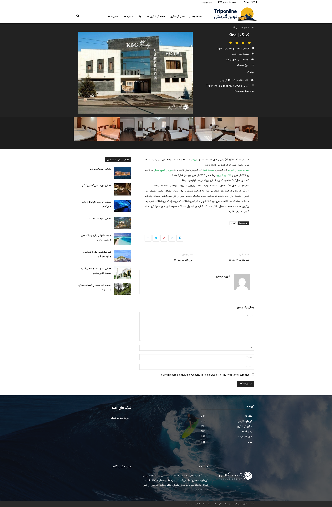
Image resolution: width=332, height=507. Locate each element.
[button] (78, 17)
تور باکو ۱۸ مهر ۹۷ (183, 260)
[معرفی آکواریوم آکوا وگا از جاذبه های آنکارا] (122, 206)
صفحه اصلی (195, 17)
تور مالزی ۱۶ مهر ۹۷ (238, 260)
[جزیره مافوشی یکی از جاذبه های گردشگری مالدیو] (122, 239)
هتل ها (244, 27)
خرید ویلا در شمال (120, 418)
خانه (252, 27)
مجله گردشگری (157, 17)
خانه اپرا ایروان (224, 175)
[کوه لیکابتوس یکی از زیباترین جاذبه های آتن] (122, 256)
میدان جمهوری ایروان (238, 170)
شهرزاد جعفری (222, 276)
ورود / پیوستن (206, 2)
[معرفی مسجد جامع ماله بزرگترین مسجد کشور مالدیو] (122, 272)
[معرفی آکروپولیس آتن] (122, 173)
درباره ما (128, 17)
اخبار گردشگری (177, 17)
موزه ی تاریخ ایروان (163, 170)
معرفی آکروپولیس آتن (100, 169)
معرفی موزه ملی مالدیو (100, 219)
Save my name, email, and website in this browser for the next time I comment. (205, 375)
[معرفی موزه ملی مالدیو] (122, 223)
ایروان (194, 160)
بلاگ (139, 17)
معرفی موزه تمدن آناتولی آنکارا (96, 185)
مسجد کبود (208, 170)
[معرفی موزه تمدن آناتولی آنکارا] (122, 189)
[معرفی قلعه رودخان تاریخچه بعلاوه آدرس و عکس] (122, 289)
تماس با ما (113, 17)
